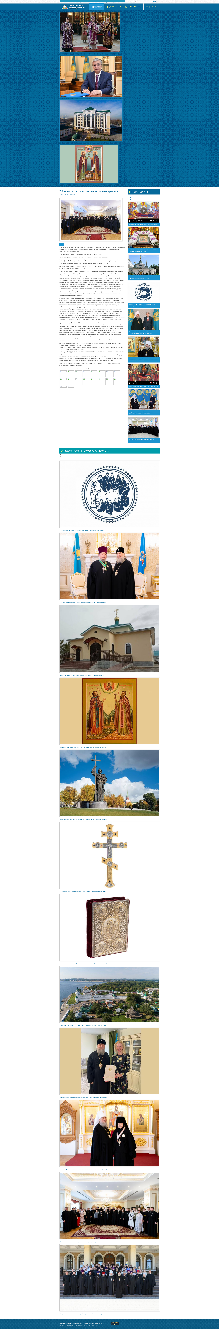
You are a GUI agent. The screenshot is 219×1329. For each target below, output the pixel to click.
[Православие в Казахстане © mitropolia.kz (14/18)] (102, 381)
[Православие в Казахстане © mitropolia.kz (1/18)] (63, 373)
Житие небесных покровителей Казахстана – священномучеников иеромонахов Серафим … (84, 747)
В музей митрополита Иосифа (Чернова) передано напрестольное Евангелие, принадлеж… (84, 963)
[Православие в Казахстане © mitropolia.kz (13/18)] (94, 381)
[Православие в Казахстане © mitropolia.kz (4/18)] (86, 373)
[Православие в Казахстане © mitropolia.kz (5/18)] (94, 373)
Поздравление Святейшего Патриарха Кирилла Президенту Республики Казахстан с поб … (141, 412)
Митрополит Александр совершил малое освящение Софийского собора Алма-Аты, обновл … (142, 277)
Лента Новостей (140, 192)
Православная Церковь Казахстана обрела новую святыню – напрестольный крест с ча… (83, 891)
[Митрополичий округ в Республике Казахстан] (73, 7)
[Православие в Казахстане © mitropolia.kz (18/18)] (71, 389)
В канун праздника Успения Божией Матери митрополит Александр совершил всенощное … (143, 250)
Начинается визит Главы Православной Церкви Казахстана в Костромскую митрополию (83, 1025)
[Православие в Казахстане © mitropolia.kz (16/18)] (117, 381)
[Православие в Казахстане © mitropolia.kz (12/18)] (86, 381)
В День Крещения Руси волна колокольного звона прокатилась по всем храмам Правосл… (84, 819)
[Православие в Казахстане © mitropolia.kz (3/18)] (78, 373)
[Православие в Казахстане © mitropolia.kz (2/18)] (71, 373)
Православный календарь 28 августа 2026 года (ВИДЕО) (143, 224)
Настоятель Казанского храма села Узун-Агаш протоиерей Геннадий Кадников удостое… (83, 602)
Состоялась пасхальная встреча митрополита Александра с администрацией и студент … (83, 1242)
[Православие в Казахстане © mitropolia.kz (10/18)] (71, 381)
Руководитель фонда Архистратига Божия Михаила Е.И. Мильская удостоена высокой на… (84, 1097)
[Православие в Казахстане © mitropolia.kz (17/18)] (63, 389)
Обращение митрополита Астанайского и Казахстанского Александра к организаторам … (143, 359)
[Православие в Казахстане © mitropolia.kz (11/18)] (78, 381)
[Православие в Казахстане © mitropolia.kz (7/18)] (109, 373)
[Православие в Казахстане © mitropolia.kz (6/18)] (102, 373)
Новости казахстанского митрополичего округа (87, 451)
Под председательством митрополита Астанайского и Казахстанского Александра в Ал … (142, 440)
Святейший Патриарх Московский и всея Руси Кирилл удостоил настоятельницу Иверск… (84, 1169)
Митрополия (73, 194)
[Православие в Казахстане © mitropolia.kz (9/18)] (63, 381)
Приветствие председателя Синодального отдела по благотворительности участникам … (142, 305)
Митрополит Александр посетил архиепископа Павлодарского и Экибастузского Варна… (83, 675)
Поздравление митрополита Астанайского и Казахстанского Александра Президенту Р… (141, 332)
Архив (157, 1)
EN (61, 244)
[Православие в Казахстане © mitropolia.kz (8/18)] (117, 373)
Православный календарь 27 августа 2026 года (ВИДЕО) (143, 386)
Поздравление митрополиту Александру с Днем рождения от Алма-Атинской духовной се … (84, 1314)
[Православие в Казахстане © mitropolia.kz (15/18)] (109, 381)
